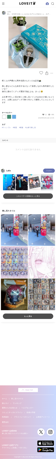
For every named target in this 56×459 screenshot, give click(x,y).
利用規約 (5, 417)
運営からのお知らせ (9, 408)
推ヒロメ (5, 403)
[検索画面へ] (52, 3)
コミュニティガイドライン (12, 412)
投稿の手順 (31, 412)
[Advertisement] (28, 353)
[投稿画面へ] (47, 3)
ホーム (4, 399)
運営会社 (5, 422)
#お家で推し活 (30, 127)
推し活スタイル (17, 399)
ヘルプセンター (27, 408)
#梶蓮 (21, 127)
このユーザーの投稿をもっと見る (28, 196)
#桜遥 (15, 127)
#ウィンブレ (6, 127)
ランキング (17, 403)
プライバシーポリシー (22, 417)
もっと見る (28, 316)
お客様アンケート (43, 417)
